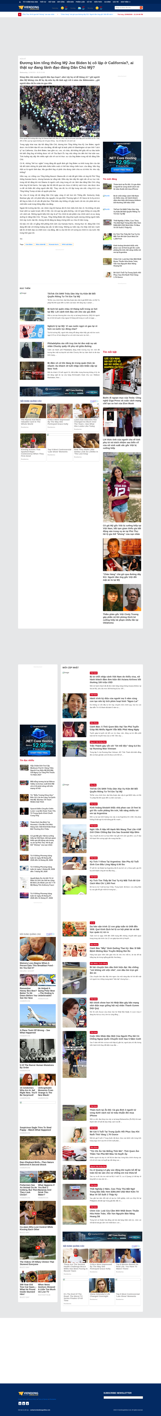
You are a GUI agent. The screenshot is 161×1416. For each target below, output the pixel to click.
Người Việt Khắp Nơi (98, 742)
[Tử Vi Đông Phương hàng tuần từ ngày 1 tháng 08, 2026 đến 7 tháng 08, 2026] (24, 868)
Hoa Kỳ (23, 59)
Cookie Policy (22, 1399)
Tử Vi (92, 923)
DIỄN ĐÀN (70, 2)
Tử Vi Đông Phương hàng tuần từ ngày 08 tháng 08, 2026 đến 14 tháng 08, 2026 (41, 858)
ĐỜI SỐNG (61, 2)
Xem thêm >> (126, 2)
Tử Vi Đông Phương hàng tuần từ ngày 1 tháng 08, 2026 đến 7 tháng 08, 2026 (42, 869)
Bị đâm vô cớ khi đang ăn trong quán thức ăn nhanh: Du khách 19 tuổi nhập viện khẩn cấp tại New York (72, 366)
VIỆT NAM (51, 2)
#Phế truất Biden (67, 244)
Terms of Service (43, 1399)
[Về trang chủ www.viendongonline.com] (28, 8)
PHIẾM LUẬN (80, 2)
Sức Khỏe (94, 723)
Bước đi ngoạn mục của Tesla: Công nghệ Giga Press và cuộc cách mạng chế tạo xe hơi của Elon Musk (122, 401)
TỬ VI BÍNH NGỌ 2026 (30, 2)
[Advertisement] (80, 37)
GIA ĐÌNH (107, 2)
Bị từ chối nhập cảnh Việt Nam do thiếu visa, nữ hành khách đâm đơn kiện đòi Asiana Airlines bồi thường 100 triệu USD (115, 679)
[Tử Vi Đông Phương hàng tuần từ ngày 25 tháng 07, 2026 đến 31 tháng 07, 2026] (24, 895)
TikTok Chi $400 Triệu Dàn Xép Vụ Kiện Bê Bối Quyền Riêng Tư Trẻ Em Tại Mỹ (126, 211)
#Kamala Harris (54, 244)
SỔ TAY (89, 2)
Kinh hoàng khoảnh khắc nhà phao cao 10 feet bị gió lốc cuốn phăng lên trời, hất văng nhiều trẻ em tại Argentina (115, 810)
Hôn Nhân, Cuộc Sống (98, 963)
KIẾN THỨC (98, 2)
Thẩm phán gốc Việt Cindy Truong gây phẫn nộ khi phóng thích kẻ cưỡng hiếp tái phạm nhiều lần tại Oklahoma (57, 14)
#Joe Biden (29, 244)
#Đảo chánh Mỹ (40, 244)
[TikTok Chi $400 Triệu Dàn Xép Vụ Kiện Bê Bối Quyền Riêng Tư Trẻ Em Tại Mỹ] (107, 209)
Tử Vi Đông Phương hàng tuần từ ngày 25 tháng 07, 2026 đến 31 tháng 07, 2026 (41, 896)
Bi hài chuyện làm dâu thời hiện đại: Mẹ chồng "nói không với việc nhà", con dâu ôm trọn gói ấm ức (114, 970)
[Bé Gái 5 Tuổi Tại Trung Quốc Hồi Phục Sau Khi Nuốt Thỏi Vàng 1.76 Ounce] (107, 274)
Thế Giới (93, 673)
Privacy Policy (32, 1399)
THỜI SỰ (43, 2)
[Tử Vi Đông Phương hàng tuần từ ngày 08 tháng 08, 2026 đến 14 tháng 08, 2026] (24, 857)
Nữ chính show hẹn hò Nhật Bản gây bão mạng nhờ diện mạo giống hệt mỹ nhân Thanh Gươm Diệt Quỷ (114, 1005)
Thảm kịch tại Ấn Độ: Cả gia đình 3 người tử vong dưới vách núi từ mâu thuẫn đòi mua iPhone (127, 187)
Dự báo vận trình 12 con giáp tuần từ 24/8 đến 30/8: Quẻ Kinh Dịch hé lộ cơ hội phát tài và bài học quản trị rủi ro (114, 929)
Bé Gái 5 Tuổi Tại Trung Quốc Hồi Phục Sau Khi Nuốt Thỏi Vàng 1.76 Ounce (127, 275)
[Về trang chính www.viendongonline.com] (20, 2)
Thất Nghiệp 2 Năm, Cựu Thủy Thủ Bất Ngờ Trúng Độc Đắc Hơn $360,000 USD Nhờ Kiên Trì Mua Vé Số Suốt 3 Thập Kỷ (114, 1192)
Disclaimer (53, 1399)
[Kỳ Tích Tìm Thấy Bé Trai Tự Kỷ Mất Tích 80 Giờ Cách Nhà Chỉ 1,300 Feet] (107, 236)
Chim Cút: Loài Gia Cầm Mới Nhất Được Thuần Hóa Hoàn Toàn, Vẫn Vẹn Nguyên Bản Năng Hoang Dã (114, 1214)
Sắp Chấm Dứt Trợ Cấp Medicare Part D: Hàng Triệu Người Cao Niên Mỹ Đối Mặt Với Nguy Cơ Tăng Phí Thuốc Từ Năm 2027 (42, 770)
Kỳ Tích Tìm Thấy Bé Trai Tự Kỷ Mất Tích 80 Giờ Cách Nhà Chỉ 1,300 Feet (126, 236)
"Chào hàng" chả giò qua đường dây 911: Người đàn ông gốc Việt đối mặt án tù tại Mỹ (122, 577)
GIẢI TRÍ (116, 2)
